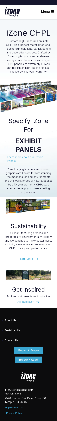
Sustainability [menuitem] (13, 330)
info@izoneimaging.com (19, 389)
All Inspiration (25, 301)
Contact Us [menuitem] (11, 340)
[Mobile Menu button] (49, 12)
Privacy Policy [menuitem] (14, 413)
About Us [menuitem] (10, 320)
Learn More (26, 258)
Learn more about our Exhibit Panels (25, 159)
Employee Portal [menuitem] (14, 407)
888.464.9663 (13, 394)
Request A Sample (28, 350)
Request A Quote (28, 359)
